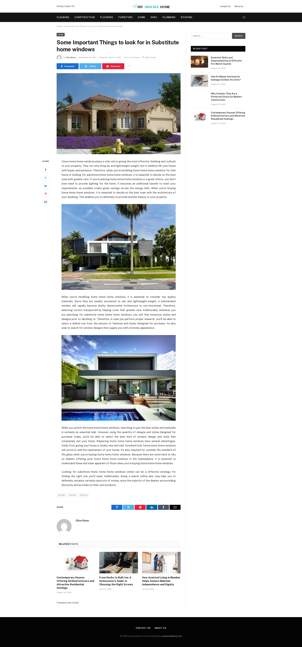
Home (141, 17)
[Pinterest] (45, 194)
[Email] (45, 202)
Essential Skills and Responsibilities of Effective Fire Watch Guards (226, 60)
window (83, 495)
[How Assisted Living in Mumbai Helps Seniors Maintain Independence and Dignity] (161, 563)
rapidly (72, 495)
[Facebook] (45, 170)
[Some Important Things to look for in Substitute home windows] (119, 113)
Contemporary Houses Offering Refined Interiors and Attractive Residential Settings (75, 582)
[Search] (243, 17)
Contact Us (225, 6)
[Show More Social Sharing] (128, 66)
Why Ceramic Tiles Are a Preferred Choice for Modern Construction (226, 96)
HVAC (154, 17)
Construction (85, 17)
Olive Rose (71, 57)
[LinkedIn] (45, 186)
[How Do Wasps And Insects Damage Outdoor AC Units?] (199, 81)
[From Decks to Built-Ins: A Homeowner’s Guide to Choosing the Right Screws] (118, 563)
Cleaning (63, 17)
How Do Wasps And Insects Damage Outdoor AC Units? (226, 78)
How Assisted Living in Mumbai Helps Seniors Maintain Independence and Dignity (161, 581)
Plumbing (169, 17)
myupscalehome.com (172, 636)
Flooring (106, 17)
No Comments (133, 57)
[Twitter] (45, 178)
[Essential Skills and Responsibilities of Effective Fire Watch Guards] (199, 62)
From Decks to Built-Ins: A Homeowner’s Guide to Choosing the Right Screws (116, 581)
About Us (239, 6)
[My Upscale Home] (151, 6)
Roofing (186, 17)
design (61, 495)
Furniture (125, 17)
